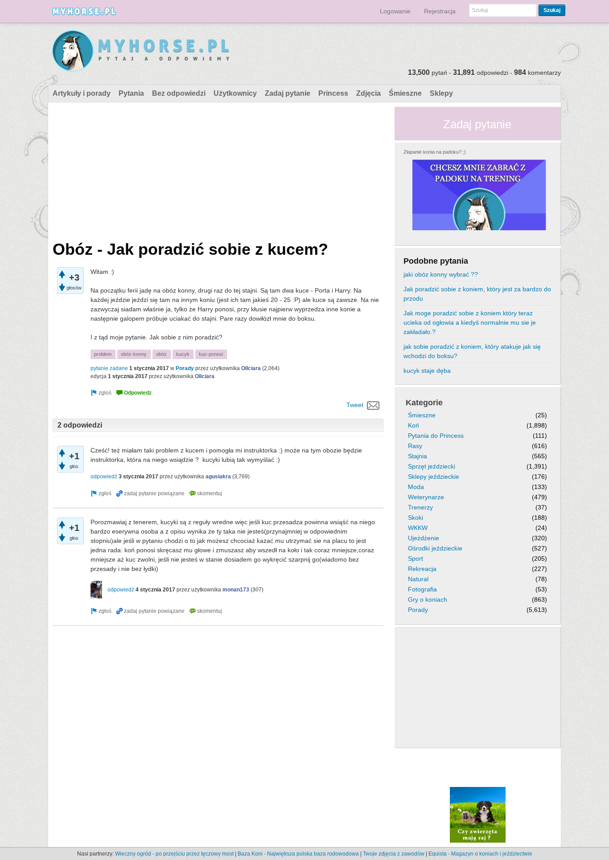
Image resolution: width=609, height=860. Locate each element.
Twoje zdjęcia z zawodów (393, 854)
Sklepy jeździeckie (433, 476)
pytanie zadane (109, 368)
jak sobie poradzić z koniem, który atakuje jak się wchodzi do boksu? (472, 351)
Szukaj (551, 10)
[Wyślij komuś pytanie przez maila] (373, 404)
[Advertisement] (218, 169)
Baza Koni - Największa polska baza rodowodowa (298, 854)
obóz (161, 354)
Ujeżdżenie (423, 538)
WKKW (418, 527)
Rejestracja (440, 11)
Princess (333, 93)
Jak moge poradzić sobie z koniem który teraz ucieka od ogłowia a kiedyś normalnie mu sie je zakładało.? (469, 322)
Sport (415, 558)
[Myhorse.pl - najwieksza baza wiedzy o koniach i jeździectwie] (141, 51)
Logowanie (395, 11)
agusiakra (218, 476)
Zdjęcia (368, 93)
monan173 (235, 590)
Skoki (415, 517)
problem (102, 354)
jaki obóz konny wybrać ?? (440, 274)
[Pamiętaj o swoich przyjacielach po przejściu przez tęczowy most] (478, 814)
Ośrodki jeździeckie (435, 548)
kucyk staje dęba (427, 370)
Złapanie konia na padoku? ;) (434, 152)
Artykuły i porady (82, 93)
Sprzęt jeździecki (431, 466)
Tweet (354, 404)
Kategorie (424, 402)
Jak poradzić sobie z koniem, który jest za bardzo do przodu (477, 293)
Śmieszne (405, 93)
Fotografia (422, 589)
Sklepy (441, 93)
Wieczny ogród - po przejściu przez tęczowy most (174, 854)
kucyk (182, 354)
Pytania (131, 93)
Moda (416, 486)
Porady (185, 368)
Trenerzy (420, 507)
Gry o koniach (427, 599)
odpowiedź (104, 476)
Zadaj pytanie (287, 93)
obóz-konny (134, 354)
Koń (413, 425)
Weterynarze (426, 497)
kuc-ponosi (211, 354)
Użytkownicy (235, 93)
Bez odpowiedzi (179, 93)
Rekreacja (422, 568)
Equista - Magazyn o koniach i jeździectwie (480, 854)
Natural (418, 579)
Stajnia (417, 456)
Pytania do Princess (436, 435)
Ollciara (251, 368)
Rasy (415, 445)
